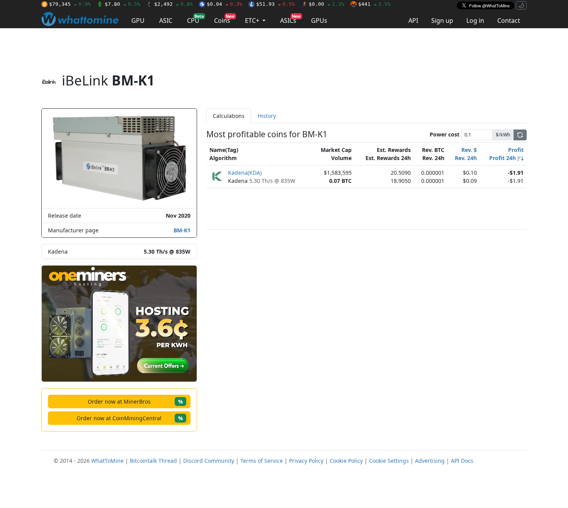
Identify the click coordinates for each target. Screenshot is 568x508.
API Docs (462, 460)
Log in (475, 20)
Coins (224, 19)
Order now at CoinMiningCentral (130, 418)
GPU (138, 20)
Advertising (430, 460)
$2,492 (173, 4)
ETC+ (253, 20)
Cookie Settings (389, 460)
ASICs (290, 19)
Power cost (444, 134)
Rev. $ (469, 149)
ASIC (165, 20)
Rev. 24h (466, 158)
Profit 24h (503, 158)
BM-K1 (181, 230)
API (413, 20)
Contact (508, 20)
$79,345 (70, 4)
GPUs (319, 20)
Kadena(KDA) (245, 172)
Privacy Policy (306, 460)
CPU (195, 19)
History (267, 115)
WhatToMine (107, 460)
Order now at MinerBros (135, 401)
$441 (374, 4)
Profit (516, 149)
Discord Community (208, 460)
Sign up (442, 20)
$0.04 (224, 4)
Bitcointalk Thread (153, 460)
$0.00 (326, 4)
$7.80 (122, 4)
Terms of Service (261, 460)
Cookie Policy (346, 460)
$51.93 (275, 4)
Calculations (229, 115)
